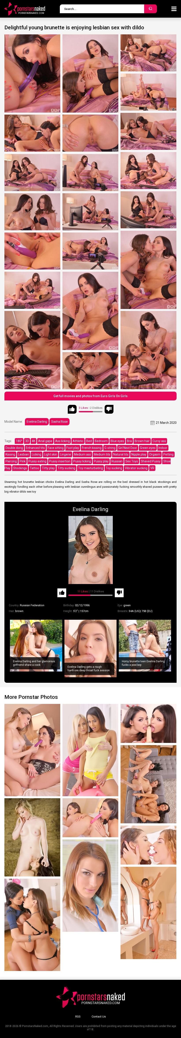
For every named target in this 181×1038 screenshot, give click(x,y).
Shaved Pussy (150, 461)
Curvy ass (159, 441)
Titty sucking (66, 468)
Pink (23, 461)
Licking (36, 454)
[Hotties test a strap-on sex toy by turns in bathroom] (148, 913)
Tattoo (34, 468)
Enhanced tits (35, 448)
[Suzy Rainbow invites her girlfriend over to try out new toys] (148, 723)
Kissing (10, 454)
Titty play (48, 468)
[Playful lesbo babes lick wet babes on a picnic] (32, 837)
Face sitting (56, 448)
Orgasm (154, 454)
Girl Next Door (127, 448)
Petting (168, 454)
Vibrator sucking (136, 468)
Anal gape (45, 441)
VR (152, 468)
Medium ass (82, 454)
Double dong (14, 448)
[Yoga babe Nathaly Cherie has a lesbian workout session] (90, 750)
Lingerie (65, 454)
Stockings (20, 468)
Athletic (78, 441)
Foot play (72, 448)
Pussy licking (82, 461)
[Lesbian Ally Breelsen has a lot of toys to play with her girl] (90, 817)
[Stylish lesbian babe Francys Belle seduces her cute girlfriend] (32, 925)
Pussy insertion (59, 461)
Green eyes (148, 448)
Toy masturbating (90, 468)
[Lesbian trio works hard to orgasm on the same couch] (148, 784)
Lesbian (23, 454)
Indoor (162, 448)
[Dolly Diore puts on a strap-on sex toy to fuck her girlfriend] (32, 750)
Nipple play (138, 454)
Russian (117, 461)
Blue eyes (117, 441)
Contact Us (99, 1016)
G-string (109, 448)
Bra (129, 441)
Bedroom (101, 441)
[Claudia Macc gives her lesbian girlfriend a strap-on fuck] (90, 885)
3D (27, 441)
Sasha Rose (59, 421)
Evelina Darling (37, 421)
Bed (89, 441)
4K (33, 441)
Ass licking (62, 441)
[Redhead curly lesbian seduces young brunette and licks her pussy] (148, 845)
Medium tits (102, 454)
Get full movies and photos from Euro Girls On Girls (90, 396)
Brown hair (142, 441)
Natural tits (120, 454)
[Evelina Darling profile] (90, 550)
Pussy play (101, 461)
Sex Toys (131, 461)
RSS (78, 1016)
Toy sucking (114, 468)
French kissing (92, 448)
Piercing (11, 461)
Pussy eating (37, 461)
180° (19, 441)
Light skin (50, 454)
